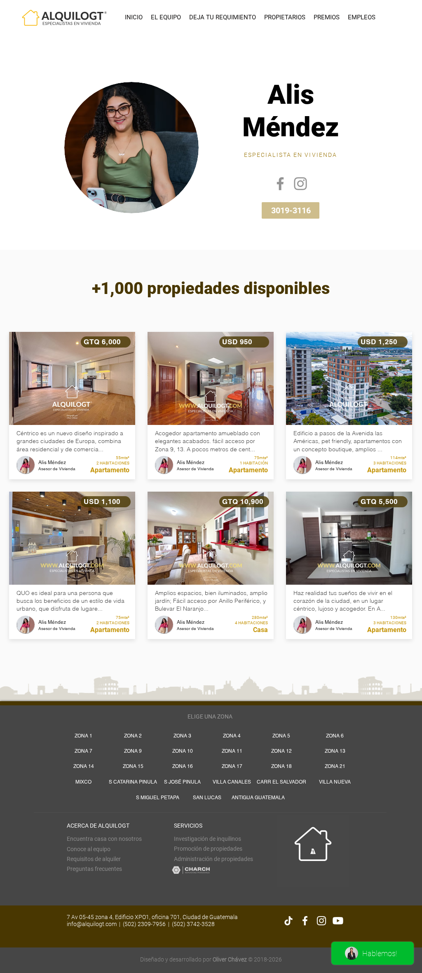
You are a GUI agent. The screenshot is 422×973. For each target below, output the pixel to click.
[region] (212, 144)
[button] (94, 859)
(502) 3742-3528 (193, 924)
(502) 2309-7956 (144, 924)
